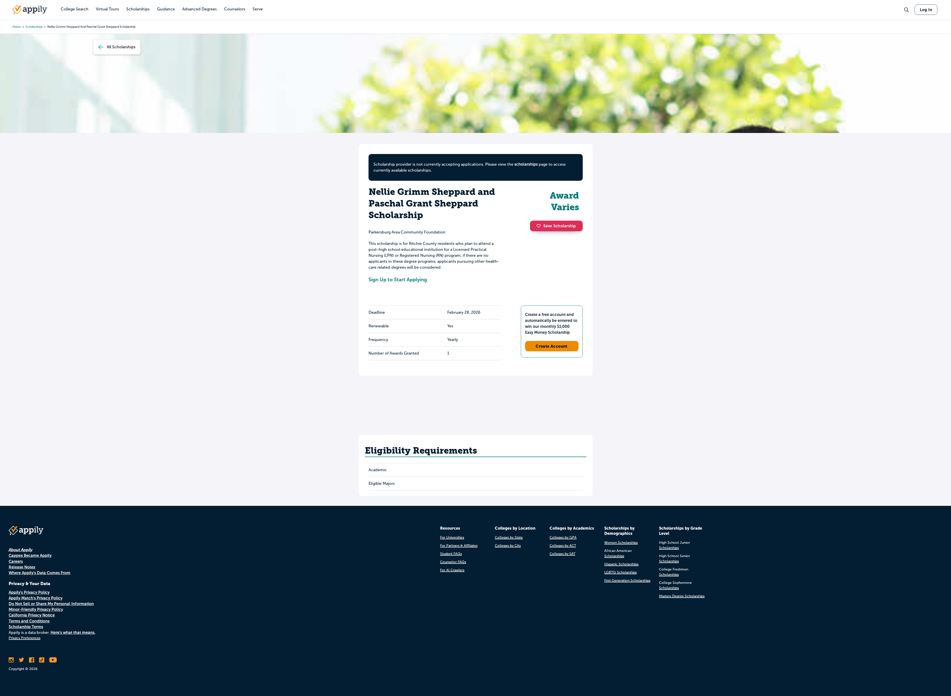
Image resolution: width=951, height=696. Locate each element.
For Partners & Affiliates (458, 545)
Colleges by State (509, 537)
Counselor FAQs (453, 562)
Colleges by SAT (562, 554)
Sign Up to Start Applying (398, 279)
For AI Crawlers (452, 570)
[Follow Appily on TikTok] (41, 660)
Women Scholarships (621, 542)
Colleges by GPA (563, 537)
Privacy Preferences (24, 638)
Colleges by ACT (563, 545)
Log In (926, 9)
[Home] (29, 9)
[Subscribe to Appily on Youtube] (53, 660)
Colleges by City (508, 545)
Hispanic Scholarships (621, 564)
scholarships (34, 26)
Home (16, 26)
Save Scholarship (559, 226)
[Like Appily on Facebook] (31, 660)
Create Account (552, 346)
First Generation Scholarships (627, 580)
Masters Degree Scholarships (682, 596)
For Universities (452, 537)
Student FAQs (451, 554)
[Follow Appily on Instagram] (11, 660)
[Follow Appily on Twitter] (21, 660)
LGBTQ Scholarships (620, 572)
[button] (540, 226)
